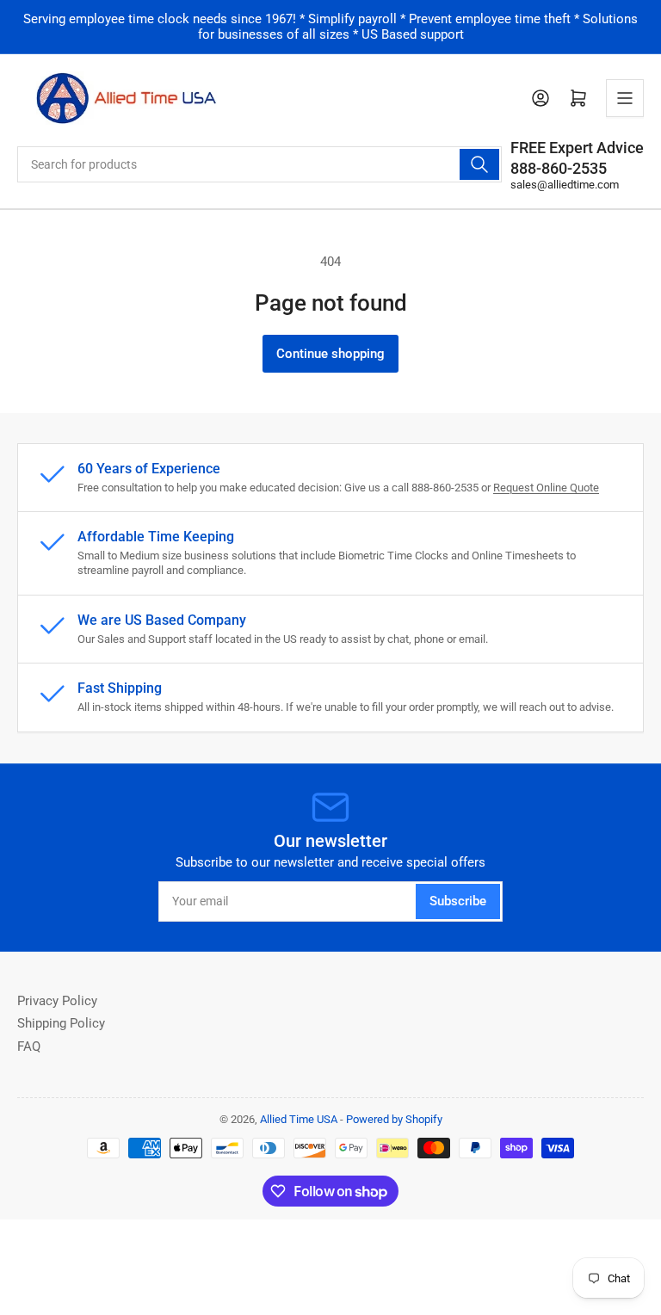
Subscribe (457, 901)
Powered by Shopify (394, 1119)
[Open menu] (625, 98)
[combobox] (259, 164)
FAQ (28, 1046)
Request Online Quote (546, 487)
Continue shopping (330, 353)
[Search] (479, 164)
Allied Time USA (298, 1119)
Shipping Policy (61, 1023)
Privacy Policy (57, 1001)
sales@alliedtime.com (564, 184)
